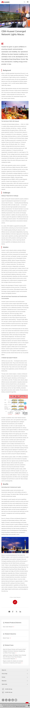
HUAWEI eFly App (8, 692)
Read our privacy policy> (20, 706)
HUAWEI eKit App (8, 689)
